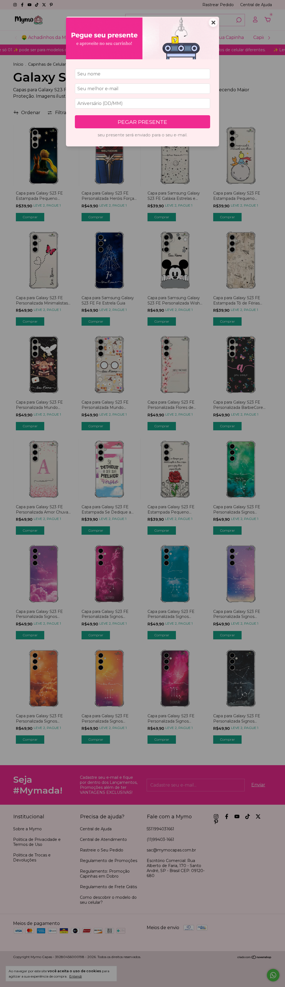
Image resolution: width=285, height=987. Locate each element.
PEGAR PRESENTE (142, 122)
